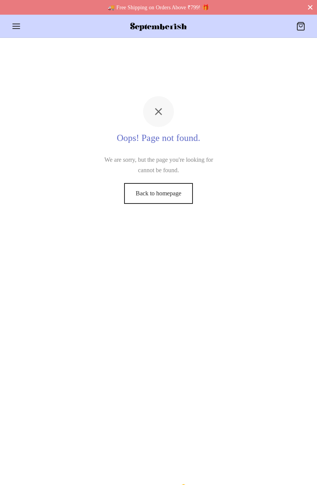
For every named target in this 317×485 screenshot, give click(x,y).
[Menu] (16, 26)
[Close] (310, 7)
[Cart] (300, 26)
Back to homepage (158, 193)
